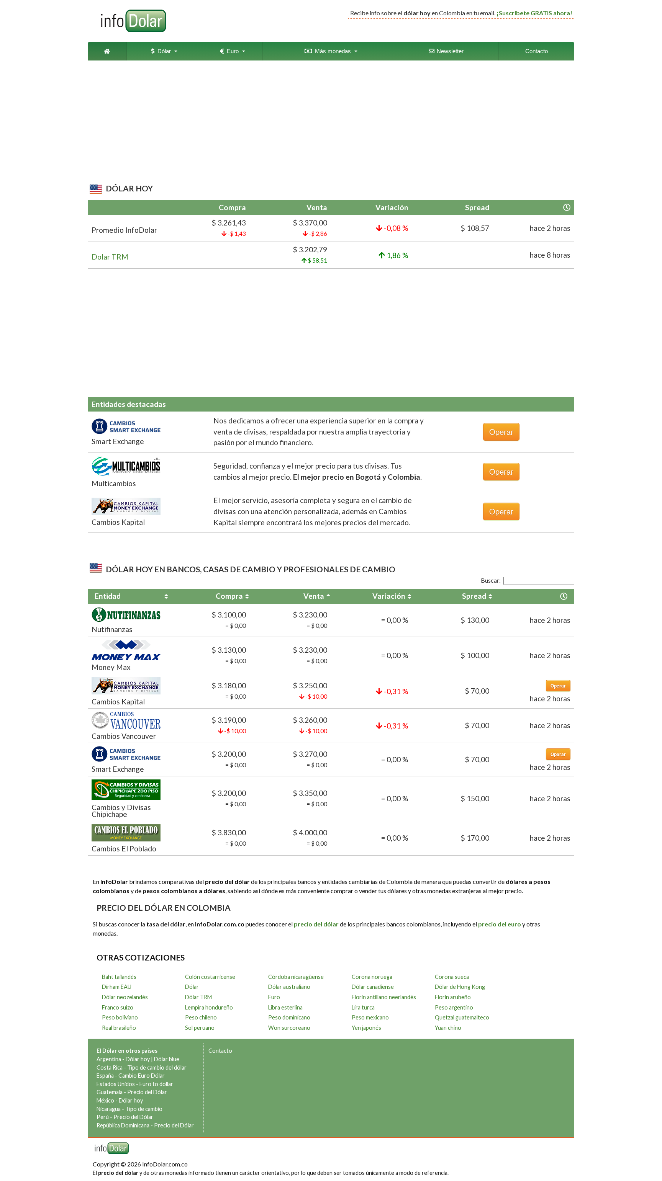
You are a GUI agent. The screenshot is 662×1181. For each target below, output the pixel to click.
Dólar (162, 51)
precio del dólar (316, 924)
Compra (229, 595)
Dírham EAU (116, 986)
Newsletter (449, 51)
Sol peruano (200, 1027)
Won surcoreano (289, 1027)
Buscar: (491, 580)
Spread (474, 595)
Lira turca (363, 1007)
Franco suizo (117, 1007)
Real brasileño (119, 1027)
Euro (231, 51)
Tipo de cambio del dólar (157, 1067)
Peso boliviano (120, 1017)
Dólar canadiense (373, 986)
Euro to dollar (156, 1084)
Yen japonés (366, 1027)
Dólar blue (166, 1059)
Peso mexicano (370, 1017)
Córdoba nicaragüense (296, 977)
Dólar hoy (138, 1059)
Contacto (536, 51)
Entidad (108, 595)
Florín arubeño (453, 997)
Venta (313, 595)
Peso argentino (454, 1007)
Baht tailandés (119, 977)
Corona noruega (372, 977)
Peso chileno (201, 1017)
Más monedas (331, 51)
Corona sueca (452, 977)
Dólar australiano (289, 986)
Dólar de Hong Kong (460, 986)
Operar (501, 431)
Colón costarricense (210, 977)
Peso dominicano (289, 1017)
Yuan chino (448, 1027)
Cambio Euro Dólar (141, 1075)
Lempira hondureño (209, 1007)
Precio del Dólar (147, 1092)
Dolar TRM (110, 256)
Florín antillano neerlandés (384, 997)
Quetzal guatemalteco (462, 1017)
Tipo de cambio (143, 1109)
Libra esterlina (285, 1007)
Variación (388, 595)
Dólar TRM (198, 997)
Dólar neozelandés (125, 997)
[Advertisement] (329, 123)
